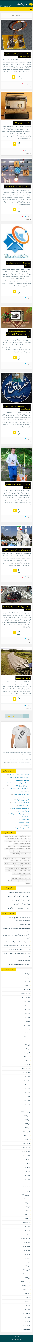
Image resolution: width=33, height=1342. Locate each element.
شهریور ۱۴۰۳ (26, 1021)
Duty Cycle (10, 858)
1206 (20, 836)
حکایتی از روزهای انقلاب (22, 123)
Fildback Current (25, 876)
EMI (17, 861)
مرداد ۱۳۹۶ (27, 1226)
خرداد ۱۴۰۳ (27, 1033)
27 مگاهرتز (6, 836)
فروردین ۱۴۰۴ (26, 997)
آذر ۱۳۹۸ (27, 1123)
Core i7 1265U (15, 853)
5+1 (29, 839)
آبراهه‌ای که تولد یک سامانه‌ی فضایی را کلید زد (17, 941)
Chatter (7, 849)
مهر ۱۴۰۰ (28, 1048)
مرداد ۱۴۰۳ (27, 1025)
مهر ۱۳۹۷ (27, 1175)
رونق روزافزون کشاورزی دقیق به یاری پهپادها (17, 896)
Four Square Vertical (24, 881)
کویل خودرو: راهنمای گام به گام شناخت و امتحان (17, 945)
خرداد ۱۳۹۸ (26, 1143)
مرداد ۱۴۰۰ (27, 1056)
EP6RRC (7, 863)
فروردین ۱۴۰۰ (26, 1072)
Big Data (15, 844)
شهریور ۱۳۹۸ (26, 1131)
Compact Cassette (25, 853)
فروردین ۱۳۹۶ (26, 1242)
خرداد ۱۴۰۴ (27, 989)
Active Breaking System (13, 839)
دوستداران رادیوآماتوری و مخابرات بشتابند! (18, 264)
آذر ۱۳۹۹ (27, 1088)
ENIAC (12, 861)
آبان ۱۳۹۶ (27, 1214)
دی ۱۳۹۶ (27, 1206)
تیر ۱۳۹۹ (27, 1104)
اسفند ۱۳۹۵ (26, 1246)
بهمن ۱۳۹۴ (27, 1293)
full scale (28, 883)
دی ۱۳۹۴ (27, 1297)
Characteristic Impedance (17, 849)
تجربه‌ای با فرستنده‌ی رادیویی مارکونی (17, 186)
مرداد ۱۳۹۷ (27, 1179)
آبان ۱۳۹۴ (27, 1305)
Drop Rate (22, 858)
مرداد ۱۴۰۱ (27, 1037)
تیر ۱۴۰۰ (28, 1060)
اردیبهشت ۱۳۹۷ (25, 1191)
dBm (19, 856)
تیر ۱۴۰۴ (27, 985)
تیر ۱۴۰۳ (27, 1029)
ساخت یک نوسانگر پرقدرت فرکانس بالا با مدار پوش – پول (17, 55)
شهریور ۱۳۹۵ (26, 1269)
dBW (15, 856)
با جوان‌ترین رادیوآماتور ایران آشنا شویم (16, 549)
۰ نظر (29, 150)
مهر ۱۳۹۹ (27, 1096)
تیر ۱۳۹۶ (27, 1230)
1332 (16, 836)
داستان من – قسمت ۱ (23, 678)
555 (26, 839)
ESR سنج (20, 871)
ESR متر (14, 871)
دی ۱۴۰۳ (27, 1005)
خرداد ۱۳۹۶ (26, 1234)
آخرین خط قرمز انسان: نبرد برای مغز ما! (19, 900)
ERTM (11, 868)
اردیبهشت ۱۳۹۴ (25, 1329)
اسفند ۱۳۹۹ (27, 1076)
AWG (10, 841)
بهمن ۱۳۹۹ (27, 1080)
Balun (6, 841)
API (19, 841)
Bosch (14, 846)
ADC (22, 841)
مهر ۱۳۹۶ (27, 1218)
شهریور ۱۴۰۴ (26, 981)
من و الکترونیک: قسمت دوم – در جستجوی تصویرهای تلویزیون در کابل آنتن (18, 333)
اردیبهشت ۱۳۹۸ (25, 1147)
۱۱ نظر (29, 216)
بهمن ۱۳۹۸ (27, 1115)
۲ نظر (29, 639)
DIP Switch (9, 856)
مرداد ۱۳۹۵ (26, 1273)
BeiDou (22, 844)
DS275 (16, 858)
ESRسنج (8, 871)
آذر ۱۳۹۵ (27, 1258)
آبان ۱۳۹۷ (27, 1171)
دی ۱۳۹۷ (27, 1163)
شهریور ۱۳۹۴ (26, 1313)
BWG (9, 846)
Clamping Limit (18, 851)
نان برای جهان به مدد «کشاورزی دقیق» (19, 892)
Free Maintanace (13, 881)
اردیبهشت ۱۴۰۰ (26, 1068)
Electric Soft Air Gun (25, 861)
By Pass (28, 849)
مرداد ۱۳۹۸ (27, 1135)
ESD (6, 868)
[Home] (15, 1339)
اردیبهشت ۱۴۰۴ (25, 993)
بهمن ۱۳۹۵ (27, 1250)
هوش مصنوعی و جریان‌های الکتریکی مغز (19, 907)
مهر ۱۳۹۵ (27, 1266)
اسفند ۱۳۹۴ (26, 1289)
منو (31, 9)
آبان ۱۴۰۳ (27, 1013)
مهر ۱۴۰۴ (27, 977)
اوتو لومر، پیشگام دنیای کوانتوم (21, 904)
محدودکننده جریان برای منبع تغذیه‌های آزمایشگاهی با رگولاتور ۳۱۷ (19, 919)
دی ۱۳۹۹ (27, 1084)
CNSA (11, 851)
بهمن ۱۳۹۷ (27, 1159)
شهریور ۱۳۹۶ (26, 1222)
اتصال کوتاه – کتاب (25, 924)
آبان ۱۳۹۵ (27, 1262)
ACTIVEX (27, 841)
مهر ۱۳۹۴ (27, 1309)
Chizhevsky (27, 851)
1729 (11, 836)
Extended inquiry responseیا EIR (21, 873)
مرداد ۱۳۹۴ (27, 1317)
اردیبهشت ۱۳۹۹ (25, 1112)
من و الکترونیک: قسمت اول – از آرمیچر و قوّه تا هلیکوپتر (17, 407)
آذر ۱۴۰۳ (27, 1009)
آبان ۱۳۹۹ (27, 1092)
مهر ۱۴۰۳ (27, 1017)
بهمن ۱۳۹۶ (27, 1202)
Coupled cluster (26, 856)
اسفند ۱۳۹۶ (26, 1198)
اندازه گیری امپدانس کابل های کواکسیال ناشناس (16, 608)
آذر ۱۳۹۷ (27, 1167)
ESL (29, 871)
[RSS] (12, 1339)
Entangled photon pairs (24, 863)
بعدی (7, 716)
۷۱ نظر (28, 84)
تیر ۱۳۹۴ (27, 1321)
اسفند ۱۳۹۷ (26, 1155)
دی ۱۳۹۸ (27, 1119)
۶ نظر (29, 577)
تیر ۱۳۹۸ (27, 1139)
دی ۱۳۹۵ (27, 1254)
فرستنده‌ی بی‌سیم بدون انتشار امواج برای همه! (18, 485)
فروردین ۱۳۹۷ (26, 1194)
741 (22, 839)
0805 (24, 836)
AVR (15, 841)
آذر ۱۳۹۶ (27, 1210)
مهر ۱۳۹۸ (27, 1127)
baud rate (27, 844)
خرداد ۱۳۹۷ (26, 1187)
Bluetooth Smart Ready (24, 846)
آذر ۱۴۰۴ (27, 973)
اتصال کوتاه (22, 4)
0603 (28, 836)
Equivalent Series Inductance (22, 866)
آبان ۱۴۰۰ (27, 1044)
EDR (4, 858)
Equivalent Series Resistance (22, 868)
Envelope (13, 863)
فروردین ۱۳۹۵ (26, 1285)
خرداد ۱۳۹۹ (27, 1108)
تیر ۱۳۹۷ (27, 1183)
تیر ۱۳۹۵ (27, 1277)
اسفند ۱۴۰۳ (27, 1001)
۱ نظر (29, 298)
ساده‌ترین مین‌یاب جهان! (23, 960)
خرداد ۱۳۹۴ (26, 1325)
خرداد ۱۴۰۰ (27, 1064)
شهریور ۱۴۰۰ (26, 1052)
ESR (25, 871)
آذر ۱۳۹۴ (27, 1301)
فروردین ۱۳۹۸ (26, 1151)
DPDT (28, 858)
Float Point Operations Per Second (21, 878)
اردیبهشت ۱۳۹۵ (25, 1281)
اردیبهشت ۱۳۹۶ (25, 1238)
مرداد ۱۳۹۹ (27, 1100)
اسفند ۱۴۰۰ (27, 1040)
